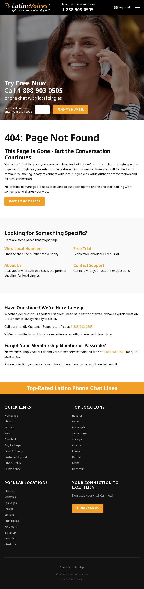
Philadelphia (11, 521)
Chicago (77, 439)
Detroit (76, 457)
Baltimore (10, 532)
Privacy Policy (12, 463)
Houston (77, 415)
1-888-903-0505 (77, 10)
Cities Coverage (14, 451)
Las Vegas (10, 503)
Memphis (10, 497)
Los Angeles (79, 427)
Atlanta (76, 445)
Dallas (76, 421)
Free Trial (82, 248)
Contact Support (89, 265)
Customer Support (15, 457)
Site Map (78, 567)
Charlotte (10, 544)
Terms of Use (12, 469)
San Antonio (79, 433)
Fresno (8, 508)
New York (78, 469)
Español (124, 7)
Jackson (9, 515)
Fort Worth (11, 526)
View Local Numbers (23, 248)
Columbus (10, 538)
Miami (76, 463)
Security (65, 567)
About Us (12, 265)
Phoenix (77, 451)
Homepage (11, 415)
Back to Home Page (24, 201)
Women (9, 427)
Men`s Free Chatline (72, 579)
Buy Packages (13, 445)
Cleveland (10, 491)
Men (7, 433)
